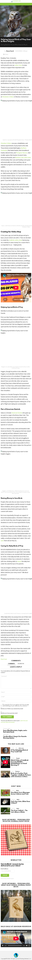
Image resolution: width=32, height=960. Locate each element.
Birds (17, 790)
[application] (16, 938)
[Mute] (26, 945)
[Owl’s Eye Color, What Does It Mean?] (5, 801)
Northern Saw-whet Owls (23, 157)
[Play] (3, 945)
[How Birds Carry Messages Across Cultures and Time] (5, 792)
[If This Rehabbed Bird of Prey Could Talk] (5, 750)
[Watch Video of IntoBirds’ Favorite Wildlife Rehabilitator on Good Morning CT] (5, 762)
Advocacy (21, 748)
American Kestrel (16, 413)
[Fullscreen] (29, 945)
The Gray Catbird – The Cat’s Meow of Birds (19, 811)
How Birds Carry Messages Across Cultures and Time (20, 793)
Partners (17, 771)
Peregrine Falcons (21, 153)
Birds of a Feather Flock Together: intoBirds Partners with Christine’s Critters (21, 775)
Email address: (4, 868)
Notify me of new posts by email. (9, 713)
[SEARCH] (17, 4)
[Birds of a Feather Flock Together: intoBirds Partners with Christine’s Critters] (5, 774)
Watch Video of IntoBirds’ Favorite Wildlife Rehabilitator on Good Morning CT (20, 762)
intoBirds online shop (15, 240)
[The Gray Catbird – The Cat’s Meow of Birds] (5, 811)
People (18, 758)
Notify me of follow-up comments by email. (12, 708)
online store (18, 65)
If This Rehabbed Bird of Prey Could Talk (19, 751)
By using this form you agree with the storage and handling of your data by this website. (16, 705)
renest (19, 561)
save (2, 540)
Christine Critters (6, 143)
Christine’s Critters (8, 97)
